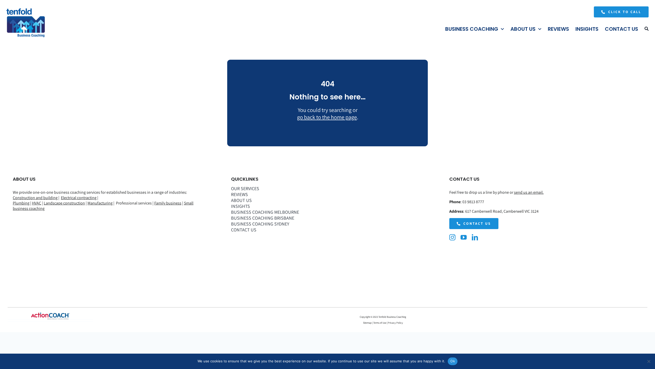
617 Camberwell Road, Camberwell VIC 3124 (502, 211)
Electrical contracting (78, 197)
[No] (648, 361)
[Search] (647, 29)
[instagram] (452, 237)
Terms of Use (379, 322)
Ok (452, 361)
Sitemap (367, 322)
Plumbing (21, 203)
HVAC (36, 203)
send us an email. (529, 192)
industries (177, 192)
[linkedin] (475, 237)
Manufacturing (100, 203)
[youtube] (464, 237)
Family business (167, 203)
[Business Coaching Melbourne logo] (25, 11)
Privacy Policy (395, 322)
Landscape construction (64, 203)
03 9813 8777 (473, 201)
